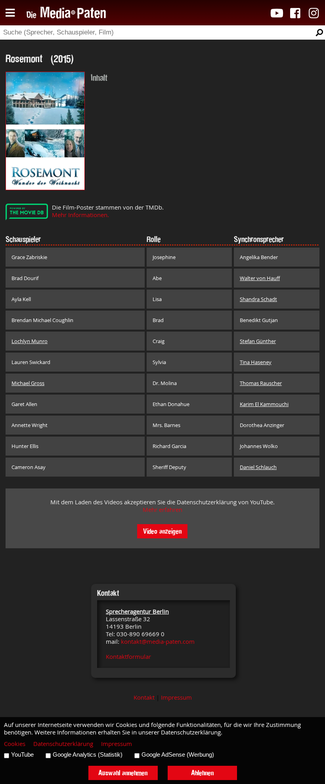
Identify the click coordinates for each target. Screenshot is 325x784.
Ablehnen (202, 773)
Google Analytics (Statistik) (87, 755)
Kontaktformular (128, 656)
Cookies (14, 744)
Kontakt (144, 697)
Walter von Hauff (260, 278)
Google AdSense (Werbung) (177, 755)
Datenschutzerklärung (63, 744)
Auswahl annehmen (122, 773)
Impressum (176, 697)
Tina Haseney (255, 362)
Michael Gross (27, 383)
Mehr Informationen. (80, 215)
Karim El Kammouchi (264, 404)
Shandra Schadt (258, 299)
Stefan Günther (258, 341)
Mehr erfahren (162, 509)
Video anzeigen (162, 531)
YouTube (22, 755)
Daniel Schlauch (258, 467)
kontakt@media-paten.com (158, 641)
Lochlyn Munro (29, 341)
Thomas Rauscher (261, 383)
